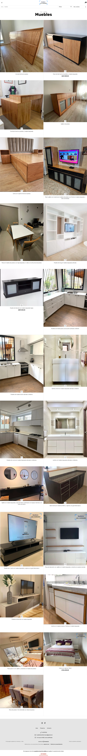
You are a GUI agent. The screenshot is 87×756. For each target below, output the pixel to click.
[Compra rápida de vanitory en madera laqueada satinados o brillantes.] (65, 457)
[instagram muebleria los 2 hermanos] (42, 723)
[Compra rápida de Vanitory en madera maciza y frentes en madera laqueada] (65, 623)
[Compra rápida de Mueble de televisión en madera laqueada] (22, 616)
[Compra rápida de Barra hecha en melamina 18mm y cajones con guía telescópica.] (65, 503)
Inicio (2, 6)
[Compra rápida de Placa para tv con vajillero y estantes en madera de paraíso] (22, 666)
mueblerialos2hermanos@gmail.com (45, 735)
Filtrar (60, 6)
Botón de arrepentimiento (56, 744)
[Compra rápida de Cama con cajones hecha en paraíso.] (22, 191)
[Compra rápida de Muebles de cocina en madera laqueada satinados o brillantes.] (22, 457)
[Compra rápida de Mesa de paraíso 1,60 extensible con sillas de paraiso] (22, 707)
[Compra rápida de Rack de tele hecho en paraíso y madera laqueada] (65, 71)
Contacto (49, 728)
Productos (42, 728)
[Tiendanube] (43, 741)
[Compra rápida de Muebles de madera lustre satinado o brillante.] (22, 392)
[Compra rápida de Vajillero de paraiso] (65, 121)
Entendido (43, 754)
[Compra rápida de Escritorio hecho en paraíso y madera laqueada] (22, 128)
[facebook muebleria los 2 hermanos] (45, 723)
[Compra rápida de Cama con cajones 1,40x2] (65, 665)
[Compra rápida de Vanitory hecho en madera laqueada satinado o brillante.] (65, 386)
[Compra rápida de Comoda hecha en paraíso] (22, 71)
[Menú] (2, 2)
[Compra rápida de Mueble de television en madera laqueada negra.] (22, 305)
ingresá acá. (46, 744)
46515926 (44, 732)
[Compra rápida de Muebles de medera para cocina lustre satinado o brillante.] (65, 326)
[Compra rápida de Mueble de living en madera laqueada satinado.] (65, 260)
